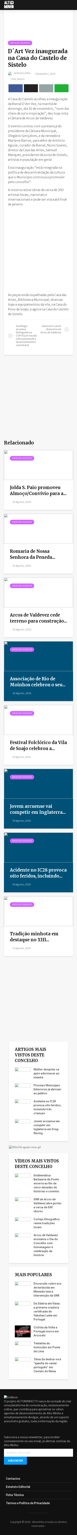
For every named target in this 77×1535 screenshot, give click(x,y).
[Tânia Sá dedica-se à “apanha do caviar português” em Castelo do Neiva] (23, 1363)
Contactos (13, 1478)
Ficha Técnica (15, 1495)
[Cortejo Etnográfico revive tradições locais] (23, 1223)
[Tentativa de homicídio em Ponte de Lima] (23, 1347)
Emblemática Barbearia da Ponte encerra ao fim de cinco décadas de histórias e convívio (46, 1183)
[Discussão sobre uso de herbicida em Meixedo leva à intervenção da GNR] (23, 1287)
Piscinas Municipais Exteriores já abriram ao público (47, 1089)
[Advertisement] (38, 248)
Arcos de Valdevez (20, 43)
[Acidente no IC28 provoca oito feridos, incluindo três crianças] (38, 847)
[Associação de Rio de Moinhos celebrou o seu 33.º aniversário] (38, 656)
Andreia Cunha (21, 73)
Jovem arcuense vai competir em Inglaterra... (38, 809)
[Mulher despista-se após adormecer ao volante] (23, 1073)
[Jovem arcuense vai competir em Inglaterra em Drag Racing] (38, 783)
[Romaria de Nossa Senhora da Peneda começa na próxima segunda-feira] (38, 528)
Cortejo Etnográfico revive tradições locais (47, 1223)
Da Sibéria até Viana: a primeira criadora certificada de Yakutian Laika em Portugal (47, 1311)
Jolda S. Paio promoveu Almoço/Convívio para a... (38, 490)
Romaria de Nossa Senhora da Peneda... (32, 554)
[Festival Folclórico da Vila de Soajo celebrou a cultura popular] (38, 720)
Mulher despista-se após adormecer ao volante (46, 1073)
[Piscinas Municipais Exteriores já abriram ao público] (23, 1089)
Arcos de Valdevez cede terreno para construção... (38, 618)
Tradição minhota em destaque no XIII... (34, 937)
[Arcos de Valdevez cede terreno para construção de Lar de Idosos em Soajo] (38, 592)
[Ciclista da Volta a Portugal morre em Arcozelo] (23, 1331)
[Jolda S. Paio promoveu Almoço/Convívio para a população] (38, 465)
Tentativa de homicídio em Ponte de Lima (47, 1347)
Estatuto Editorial (18, 1487)
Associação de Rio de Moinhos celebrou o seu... (38, 682)
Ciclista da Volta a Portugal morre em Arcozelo (46, 1331)
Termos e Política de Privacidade (28, 1503)
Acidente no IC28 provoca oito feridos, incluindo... (38, 873)
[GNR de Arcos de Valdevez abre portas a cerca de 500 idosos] (23, 1203)
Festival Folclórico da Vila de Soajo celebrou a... (38, 745)
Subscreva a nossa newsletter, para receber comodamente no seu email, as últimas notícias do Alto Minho (37, 1441)
